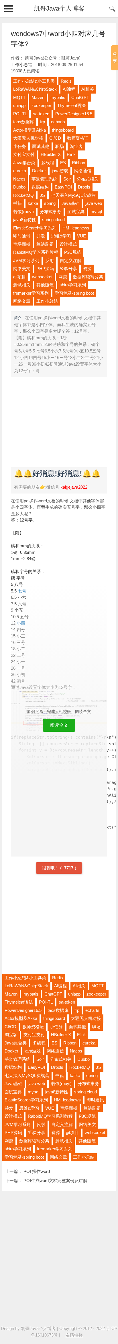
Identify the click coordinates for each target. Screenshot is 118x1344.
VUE (81, 235)
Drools (84, 187)
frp (42, 121)
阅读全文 (59, 725)
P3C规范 (72, 252)
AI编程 (69, 89)
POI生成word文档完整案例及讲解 (55, 1180)
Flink (71, 154)
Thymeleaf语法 (71, 105)
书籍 (17, 203)
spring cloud (53, 219)
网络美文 (21, 268)
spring (50, 203)
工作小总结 (21, 64)
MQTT (19, 97)
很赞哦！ (51, 867)
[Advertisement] (59, 421)
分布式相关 (87, 179)
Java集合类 (24, 162)
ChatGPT (80, 97)
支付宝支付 (24, 154)
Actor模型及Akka (29, 130)
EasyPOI (63, 187)
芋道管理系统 (44, 179)
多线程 (47, 162)
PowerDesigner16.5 (73, 113)
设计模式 (68, 244)
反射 (49, 260)
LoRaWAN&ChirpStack (35, 89)
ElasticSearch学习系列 (34, 227)
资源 (87, 268)
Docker (39, 170)
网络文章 (21, 301)
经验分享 (68, 268)
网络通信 (82, 170)
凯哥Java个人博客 (59, 8)
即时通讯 (21, 235)
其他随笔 (45, 284)
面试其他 (40, 146)
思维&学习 (61, 235)
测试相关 (21, 284)
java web (93, 203)
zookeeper (41, 105)
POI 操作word (36, 1171)
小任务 (19, 146)
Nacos (19, 179)
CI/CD (55, 138)
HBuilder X (51, 154)
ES (63, 162)
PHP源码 (45, 268)
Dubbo (19, 187)
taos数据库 (23, 121)
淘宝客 (76, 146)
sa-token (41, 113)
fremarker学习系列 (31, 293)
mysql (96, 211)
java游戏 (60, 170)
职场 (59, 146)
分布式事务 (50, 211)
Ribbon (78, 162)
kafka (33, 203)
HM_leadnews (75, 227)
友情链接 (74, 1335)
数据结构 (40, 187)
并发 (40, 235)
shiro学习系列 (73, 284)
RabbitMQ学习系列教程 (35, 252)
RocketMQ (23, 195)
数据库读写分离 (88, 276)
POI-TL (20, 113)
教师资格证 (77, 138)
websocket (42, 276)
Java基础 (70, 203)
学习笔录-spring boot (74, 293)
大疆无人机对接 (28, 138)
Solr (67, 179)
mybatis (57, 97)
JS (42, 195)
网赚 (62, 276)
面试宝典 (75, 211)
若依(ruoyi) (23, 211)
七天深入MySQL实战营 (73, 195)
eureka (19, 170)
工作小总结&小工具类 (34, 81)
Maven (38, 97)
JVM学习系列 (26, 260)
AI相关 (87, 89)
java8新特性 (24, 219)
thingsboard (63, 130)
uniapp (19, 105)
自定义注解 (70, 260)
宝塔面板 (21, 244)
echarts (58, 121)
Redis (66, 81)
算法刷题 (45, 244)
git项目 (19, 276)
